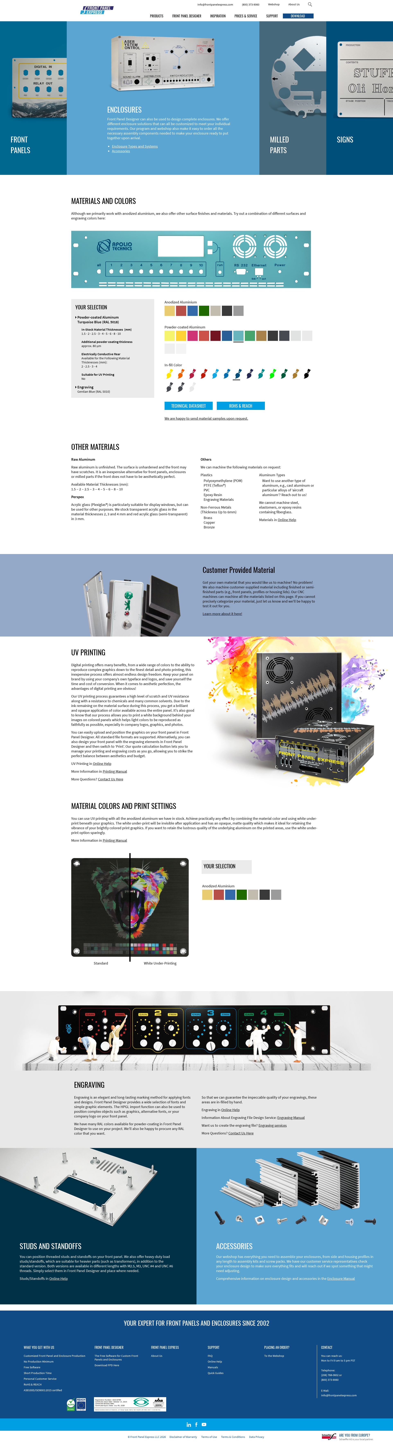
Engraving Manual (291, 1117)
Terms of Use (209, 1437)
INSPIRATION (218, 16)
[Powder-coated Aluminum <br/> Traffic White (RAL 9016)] (181, 349)
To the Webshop (274, 1356)
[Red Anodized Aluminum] (181, 311)
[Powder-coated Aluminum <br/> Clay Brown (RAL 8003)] (261, 336)
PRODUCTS (156, 16)
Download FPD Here (107, 1365)
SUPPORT (272, 16)
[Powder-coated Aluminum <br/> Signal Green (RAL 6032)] (250, 336)
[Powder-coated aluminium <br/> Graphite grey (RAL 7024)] (284, 336)
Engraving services (273, 1125)
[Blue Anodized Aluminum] (192, 311)
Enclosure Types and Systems (135, 146)
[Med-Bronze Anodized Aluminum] (215, 311)
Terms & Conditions (233, 1437)
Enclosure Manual (341, 1278)
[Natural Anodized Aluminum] (238, 311)
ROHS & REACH (240, 406)
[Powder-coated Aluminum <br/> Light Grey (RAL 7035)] (307, 336)
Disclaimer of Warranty (183, 1437)
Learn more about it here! (222, 613)
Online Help (287, 519)
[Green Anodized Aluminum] (204, 311)
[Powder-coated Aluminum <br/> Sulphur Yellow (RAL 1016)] (170, 336)
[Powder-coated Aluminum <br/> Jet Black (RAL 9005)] (273, 336)
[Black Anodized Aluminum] (227, 311)
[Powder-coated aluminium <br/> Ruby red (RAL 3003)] (215, 336)
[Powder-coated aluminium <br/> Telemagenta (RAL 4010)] (192, 336)
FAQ (210, 1356)
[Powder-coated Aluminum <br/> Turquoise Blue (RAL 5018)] (238, 336)
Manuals (213, 1367)
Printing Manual (115, 771)
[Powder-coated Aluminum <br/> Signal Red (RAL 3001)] (204, 336)
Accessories (121, 151)
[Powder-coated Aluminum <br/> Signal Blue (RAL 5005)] (227, 336)
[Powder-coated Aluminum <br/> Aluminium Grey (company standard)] (296, 336)
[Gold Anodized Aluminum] (170, 311)
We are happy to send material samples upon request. (206, 418)
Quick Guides (216, 1373)
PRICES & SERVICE (246, 16)
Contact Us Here (110, 779)
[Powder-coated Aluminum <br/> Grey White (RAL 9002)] (170, 349)
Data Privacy (256, 1437)
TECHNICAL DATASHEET (188, 406)
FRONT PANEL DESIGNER (186, 16)
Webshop (274, 4)
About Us (294, 4)
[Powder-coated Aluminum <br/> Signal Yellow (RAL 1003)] (181, 336)
